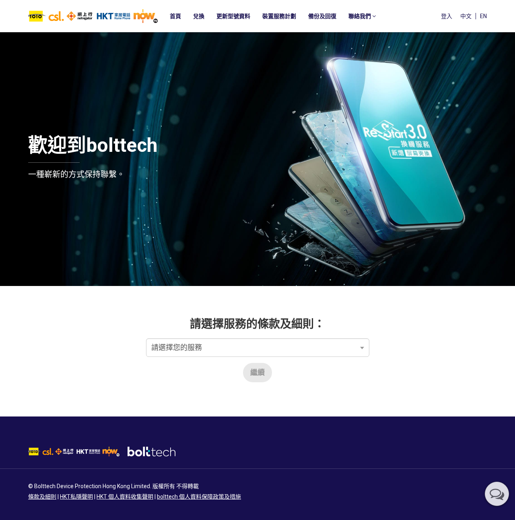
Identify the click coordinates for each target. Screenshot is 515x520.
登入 (446, 16)
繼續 (257, 372)
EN (483, 16)
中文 (466, 16)
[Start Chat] (497, 494)
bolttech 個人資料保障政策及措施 (199, 496)
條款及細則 (42, 496)
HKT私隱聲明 (76, 496)
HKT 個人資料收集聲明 (125, 496)
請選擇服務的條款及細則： (257, 324)
